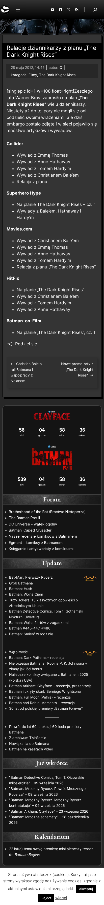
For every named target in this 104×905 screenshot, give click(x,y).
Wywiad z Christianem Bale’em (48, 175)
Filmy (33, 75)
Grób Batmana (21, 583)
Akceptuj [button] (86, 889)
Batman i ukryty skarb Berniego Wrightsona (45, 691)
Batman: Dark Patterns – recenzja (36, 657)
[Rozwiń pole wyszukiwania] (95, 9)
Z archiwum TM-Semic (27, 737)
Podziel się (26, 343)
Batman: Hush (20, 588)
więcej (61, 897)
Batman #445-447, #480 (29, 628)
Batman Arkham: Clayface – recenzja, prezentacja (50, 686)
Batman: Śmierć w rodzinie (31, 634)
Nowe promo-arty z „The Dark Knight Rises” (77, 369)
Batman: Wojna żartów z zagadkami (38, 622)
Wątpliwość (18, 652)
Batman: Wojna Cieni (26, 594)
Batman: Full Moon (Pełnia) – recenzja (40, 697)
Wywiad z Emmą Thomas (42, 155)
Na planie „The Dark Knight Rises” (50, 289)
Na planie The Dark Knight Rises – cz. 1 (56, 204)
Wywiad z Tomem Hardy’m (44, 168)
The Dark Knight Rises (57, 75)
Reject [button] (46, 898)
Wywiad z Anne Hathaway (43, 161)
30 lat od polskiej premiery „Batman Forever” (46, 708)
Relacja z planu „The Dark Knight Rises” (56, 266)
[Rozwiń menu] (18, 10)
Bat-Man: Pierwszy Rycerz (31, 577)
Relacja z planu (32, 181)
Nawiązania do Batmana (29, 743)
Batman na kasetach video (31, 749)
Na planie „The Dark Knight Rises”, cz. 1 (56, 332)
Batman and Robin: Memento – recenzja (42, 703)
